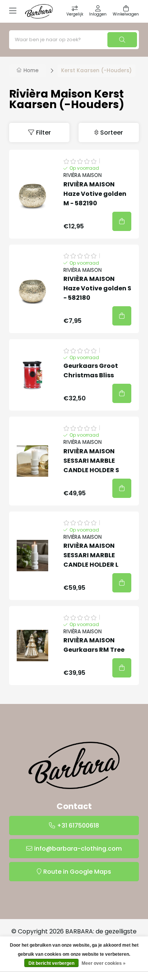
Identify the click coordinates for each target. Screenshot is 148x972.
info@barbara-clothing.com (78, 848)
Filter (43, 132)
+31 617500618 (78, 825)
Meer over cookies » (104, 963)
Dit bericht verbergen (51, 963)
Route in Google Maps (77, 871)
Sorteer (111, 132)
